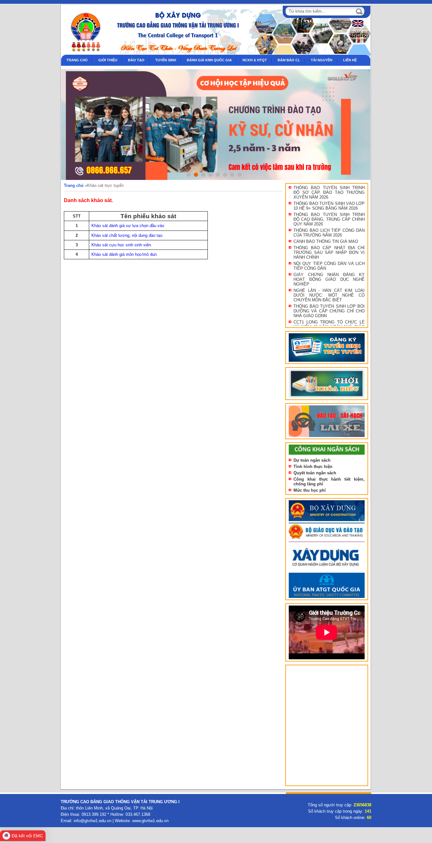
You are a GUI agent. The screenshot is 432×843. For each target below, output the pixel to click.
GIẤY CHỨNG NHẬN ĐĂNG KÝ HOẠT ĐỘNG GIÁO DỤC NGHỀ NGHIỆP (329, 279)
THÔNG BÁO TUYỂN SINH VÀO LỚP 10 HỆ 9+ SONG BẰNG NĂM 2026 (329, 206)
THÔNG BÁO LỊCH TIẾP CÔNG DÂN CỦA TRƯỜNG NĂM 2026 (329, 232)
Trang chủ (77, 60)
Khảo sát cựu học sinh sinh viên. (121, 245)
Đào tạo (136, 60)
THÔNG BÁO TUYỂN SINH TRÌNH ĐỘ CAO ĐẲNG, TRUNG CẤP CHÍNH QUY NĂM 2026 (329, 219)
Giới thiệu (107, 60)
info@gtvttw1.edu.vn (92, 820)
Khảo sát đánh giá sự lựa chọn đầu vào (127, 225)
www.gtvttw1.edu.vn (150, 820)
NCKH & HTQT (255, 60)
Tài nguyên (321, 60)
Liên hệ (350, 60)
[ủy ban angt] (327, 598)
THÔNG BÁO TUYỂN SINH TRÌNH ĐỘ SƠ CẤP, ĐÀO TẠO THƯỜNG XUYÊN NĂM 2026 (329, 192)
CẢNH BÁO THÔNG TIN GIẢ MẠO (325, 241)
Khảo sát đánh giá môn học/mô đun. (124, 254)
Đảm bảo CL (289, 60)
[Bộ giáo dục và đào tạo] (327, 542)
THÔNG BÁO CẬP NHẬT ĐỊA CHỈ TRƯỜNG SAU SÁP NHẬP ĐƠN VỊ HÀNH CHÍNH (329, 252)
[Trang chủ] (83, 53)
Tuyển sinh (165, 60)
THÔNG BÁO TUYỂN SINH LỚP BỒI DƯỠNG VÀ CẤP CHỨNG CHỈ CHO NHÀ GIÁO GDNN (329, 311)
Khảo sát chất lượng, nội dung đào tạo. (127, 235)
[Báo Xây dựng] (327, 571)
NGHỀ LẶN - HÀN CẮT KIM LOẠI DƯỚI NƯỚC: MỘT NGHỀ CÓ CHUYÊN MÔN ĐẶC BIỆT (329, 295)
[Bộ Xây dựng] (327, 521)
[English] (357, 25)
